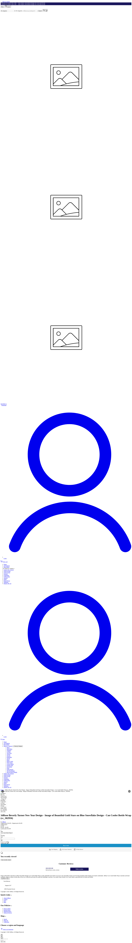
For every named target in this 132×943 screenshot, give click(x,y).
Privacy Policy (7, 908)
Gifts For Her (7, 572)
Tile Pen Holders (11, 771)
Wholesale (3, 405)
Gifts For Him (7, 571)
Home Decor (7, 580)
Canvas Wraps (10, 764)
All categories (19, 10)
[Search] (45, 10)
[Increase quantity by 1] (2, 840)
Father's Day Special (9, 570)
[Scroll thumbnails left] (2, 811)
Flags (8, 768)
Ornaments (9, 766)
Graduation (6, 575)
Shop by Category (9, 568)
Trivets (8, 758)
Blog (5, 902)
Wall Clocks (10, 762)
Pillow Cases (10, 761)
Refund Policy (7, 910)
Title (2, 831)
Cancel (40, 10)
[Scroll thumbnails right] (4, 811)
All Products (7, 565)
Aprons (8, 754)
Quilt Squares (10, 769)
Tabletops (6, 582)
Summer (6, 574)
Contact (5, 899)
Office (5, 579)
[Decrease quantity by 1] (2, 837)
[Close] (2, 935)
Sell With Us (4, 404)
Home (5, 564)
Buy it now (66, 845)
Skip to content (6, 1)
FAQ (5, 900)
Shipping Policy (7, 911)
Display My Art (7, 583)
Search (5, 919)
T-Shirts (9, 751)
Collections (6, 922)
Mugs (8, 747)
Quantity (3, 835)
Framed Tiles (10, 765)
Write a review (79, 869)
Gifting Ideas (7, 576)
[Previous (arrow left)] (1, 940)
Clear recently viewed (6, 859)
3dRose (4, 822)
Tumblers (9, 750)
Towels (8, 755)
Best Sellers (6, 567)
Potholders (9, 757)
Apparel (6, 578)
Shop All (6, 920)
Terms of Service (8, 912)
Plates (8, 760)
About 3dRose (7, 898)
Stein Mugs (9, 749)
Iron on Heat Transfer (12, 772)
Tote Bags (9, 753)
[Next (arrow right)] (2, 940)
